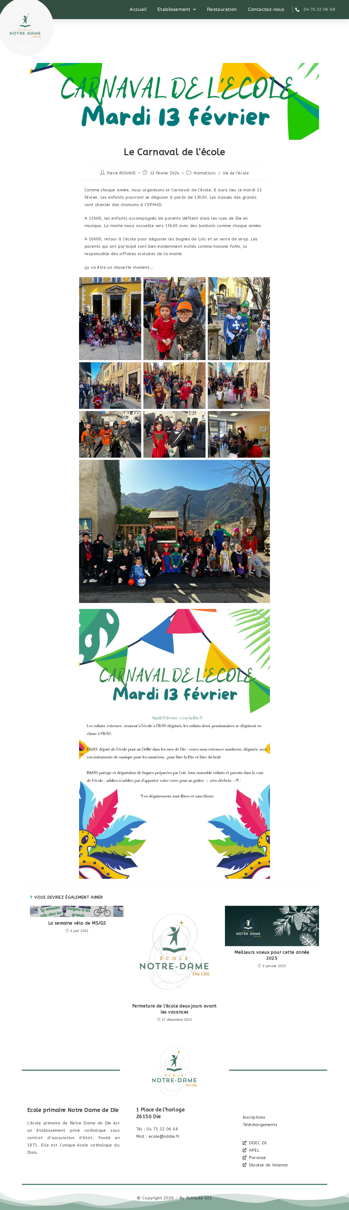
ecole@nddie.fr (164, 1136)
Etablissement (173, 9)
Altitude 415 (199, 1198)
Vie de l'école (236, 173)
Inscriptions (254, 1117)
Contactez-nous (266, 9)
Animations (205, 173)
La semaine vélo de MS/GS (77, 923)
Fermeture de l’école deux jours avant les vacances (174, 1009)
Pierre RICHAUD (121, 173)
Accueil (138, 9)
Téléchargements (260, 1124)
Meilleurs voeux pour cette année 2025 (271, 955)
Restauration (222, 9)
